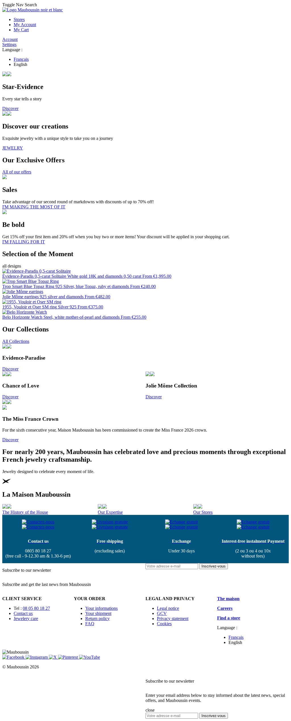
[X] (53, 657)
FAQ (89, 623)
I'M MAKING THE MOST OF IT (33, 206)
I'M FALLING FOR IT (23, 241)
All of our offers (16, 171)
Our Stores (203, 512)
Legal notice (168, 608)
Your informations (101, 608)
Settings (9, 44)
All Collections (15, 341)
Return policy (97, 618)
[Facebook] (14, 657)
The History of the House (25, 512)
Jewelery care (26, 618)
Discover (10, 108)
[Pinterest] (68, 657)
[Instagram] (37, 657)
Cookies (164, 623)
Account (10, 39)
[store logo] (32, 9)
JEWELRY (12, 148)
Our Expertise (110, 512)
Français (21, 59)
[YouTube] (89, 657)
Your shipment (98, 613)
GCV (162, 613)
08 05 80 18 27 (36, 608)
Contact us (23, 613)
